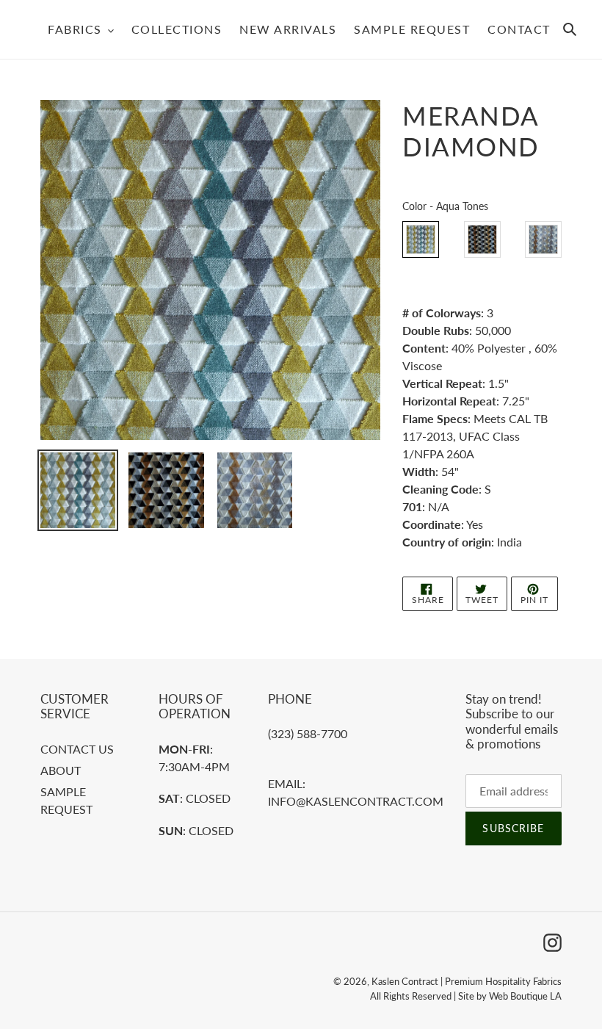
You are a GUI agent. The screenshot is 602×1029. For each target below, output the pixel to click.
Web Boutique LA (525, 996)
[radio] (420, 239)
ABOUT (60, 770)
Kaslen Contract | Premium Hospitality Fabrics (466, 981)
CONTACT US (77, 749)
